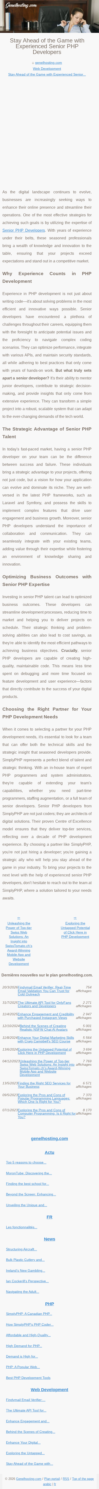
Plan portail (52, 1479)
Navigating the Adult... (22, 1292)
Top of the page (83, 1479)
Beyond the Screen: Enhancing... (31, 1194)
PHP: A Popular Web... (23, 1367)
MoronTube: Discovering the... (29, 1173)
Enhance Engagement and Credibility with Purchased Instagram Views (46, 1015)
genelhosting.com (48, 63)
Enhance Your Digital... (23, 1442)
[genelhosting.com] (49, 16)
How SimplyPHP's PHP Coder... (30, 1324)
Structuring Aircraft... (21, 1249)
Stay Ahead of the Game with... (29, 1463)
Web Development (47, 69)
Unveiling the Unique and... (26, 1205)
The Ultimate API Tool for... (26, 1410)
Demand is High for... (22, 1356)
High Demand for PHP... (24, 1346)
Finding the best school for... (27, 1184)
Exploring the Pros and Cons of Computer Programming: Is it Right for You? (47, 1113)
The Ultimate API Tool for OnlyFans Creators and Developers (44, 1004)
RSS (66, 1479)
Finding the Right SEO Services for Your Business (44, 1084)
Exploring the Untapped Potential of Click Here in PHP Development (75, 930)
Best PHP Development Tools (28, 1378)
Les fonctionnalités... (21, 1227)
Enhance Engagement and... (28, 1421)
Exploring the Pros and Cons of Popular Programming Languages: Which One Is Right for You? (44, 1098)
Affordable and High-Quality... (28, 1335)
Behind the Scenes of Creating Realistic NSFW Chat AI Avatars (44, 1027)
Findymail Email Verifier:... (25, 1400)
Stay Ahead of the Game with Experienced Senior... (47, 74)
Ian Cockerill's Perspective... (27, 1281)
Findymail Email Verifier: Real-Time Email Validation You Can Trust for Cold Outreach (44, 991)
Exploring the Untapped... (25, 1453)
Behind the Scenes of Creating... (30, 1432)
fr (55, 1484)
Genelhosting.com (28, 1479)
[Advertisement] (49, 129)
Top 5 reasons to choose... (26, 1162)
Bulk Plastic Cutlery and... (25, 1260)
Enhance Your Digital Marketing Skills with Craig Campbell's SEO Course (46, 1039)
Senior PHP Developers (23, 230)
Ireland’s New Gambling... (25, 1270)
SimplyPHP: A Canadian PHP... (29, 1314)
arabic (47, 1484)
